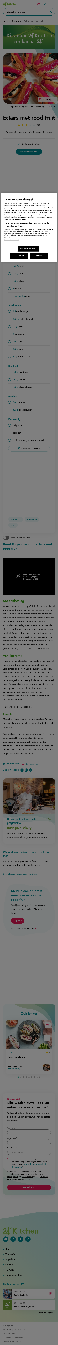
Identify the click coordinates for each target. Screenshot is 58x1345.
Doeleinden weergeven (28, 249)
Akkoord (39, 255)
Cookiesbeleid (20, 219)
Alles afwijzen (18, 255)
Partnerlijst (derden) (11, 240)
